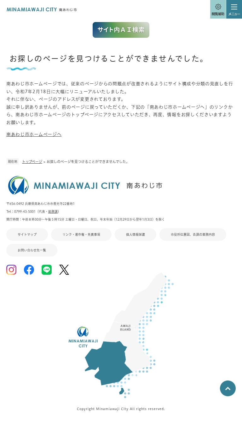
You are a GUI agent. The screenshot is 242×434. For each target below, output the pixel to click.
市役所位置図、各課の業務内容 (193, 234)
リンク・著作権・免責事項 (81, 234)
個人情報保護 (135, 234)
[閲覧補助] (218, 9)
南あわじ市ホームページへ (33, 134)
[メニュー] (234, 9)
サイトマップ (27, 234)
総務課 (53, 211)
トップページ (32, 161)
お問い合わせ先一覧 (32, 250)
